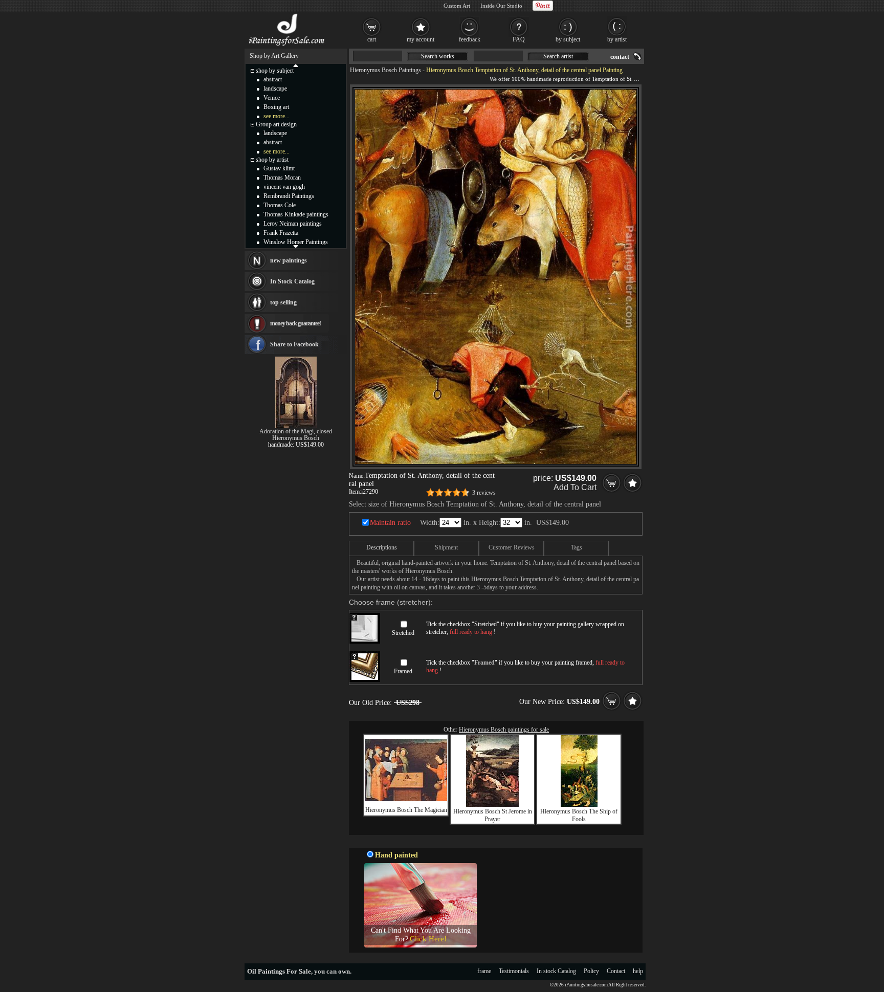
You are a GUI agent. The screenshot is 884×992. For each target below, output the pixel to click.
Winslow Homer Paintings (295, 242)
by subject (568, 39)
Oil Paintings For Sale (279, 971)
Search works (437, 56)
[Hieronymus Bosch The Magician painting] (406, 799)
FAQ (519, 39)
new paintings (288, 260)
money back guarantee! (295, 323)
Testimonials (514, 971)
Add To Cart (575, 487)
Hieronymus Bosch (295, 438)
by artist (617, 39)
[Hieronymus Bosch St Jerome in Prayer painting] (492, 804)
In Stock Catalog (292, 281)
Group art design (276, 124)
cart (371, 39)
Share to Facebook (294, 344)
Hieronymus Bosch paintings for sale (504, 729)
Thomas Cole (279, 205)
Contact (616, 971)
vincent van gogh (284, 186)
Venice (271, 97)
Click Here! (428, 939)
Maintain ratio (390, 522)
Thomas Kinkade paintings (295, 214)
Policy (591, 971)
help (638, 971)
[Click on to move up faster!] (295, 65)
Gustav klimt (279, 168)
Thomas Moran (282, 177)
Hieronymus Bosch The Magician (406, 809)
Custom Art (457, 6)
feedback (469, 39)
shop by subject (275, 70)
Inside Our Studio (501, 6)
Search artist (558, 56)
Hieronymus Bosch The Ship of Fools (578, 815)
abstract (272, 79)
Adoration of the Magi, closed (295, 431)
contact (619, 56)
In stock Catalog (556, 971)
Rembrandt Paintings (288, 196)
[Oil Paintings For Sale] (287, 46)
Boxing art (276, 107)
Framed (403, 671)
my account (420, 39)
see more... (276, 116)
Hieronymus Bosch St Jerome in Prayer (492, 815)
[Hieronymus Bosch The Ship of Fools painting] (579, 804)
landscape (275, 88)
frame (484, 971)
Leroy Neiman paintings (292, 223)
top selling (283, 302)
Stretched (403, 632)
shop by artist (272, 159)
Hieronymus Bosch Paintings (385, 70)
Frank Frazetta (280, 232)
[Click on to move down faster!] (295, 246)
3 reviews (484, 492)
